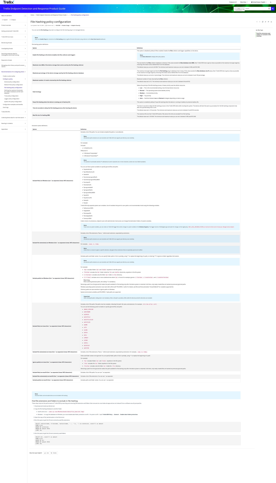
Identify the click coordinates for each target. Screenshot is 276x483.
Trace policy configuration (11, 96)
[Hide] (25, 16)
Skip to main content (23, 1)
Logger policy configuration (11, 99)
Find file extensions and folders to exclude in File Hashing (264, 35)
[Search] (273, 8)
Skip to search (35, 1)
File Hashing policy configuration (13, 87)
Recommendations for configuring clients (12, 72)
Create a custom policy (9, 76)
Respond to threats (6, 60)
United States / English (259, 2)
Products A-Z (233, 2)
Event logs (5, 107)
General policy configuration (12, 82)
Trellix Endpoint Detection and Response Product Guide (51, 15)
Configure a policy (8, 79)
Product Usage (65, 25)
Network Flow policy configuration (13, 84)
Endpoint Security (75, 25)
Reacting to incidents (7, 123)
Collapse (13, 20)
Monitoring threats (6, 42)
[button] (270, 2)
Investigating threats (7, 48)
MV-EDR (58, 25)
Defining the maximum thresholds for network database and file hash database (13, 92)
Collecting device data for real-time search (12, 117)
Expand (5, 20)
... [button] (68, 15)
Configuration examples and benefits (13, 104)
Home (32, 15)
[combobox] (250, 8)
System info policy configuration (13, 101)
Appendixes (4, 129)
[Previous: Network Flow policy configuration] (257, 21)
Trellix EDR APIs (5, 112)
